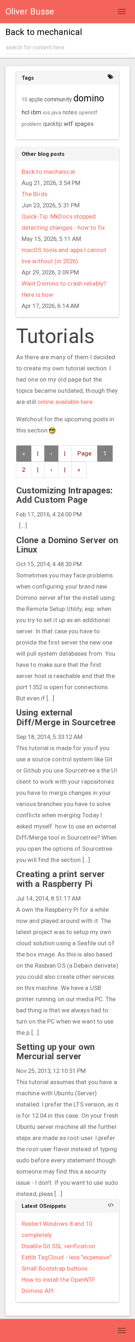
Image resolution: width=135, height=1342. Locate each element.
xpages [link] (84, 123)
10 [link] (24, 99)
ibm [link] (36, 112)
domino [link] (88, 98)
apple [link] (36, 99)
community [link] (58, 99)
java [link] (56, 112)
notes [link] (70, 112)
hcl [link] (26, 112)
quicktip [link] (52, 124)
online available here (65, 401)
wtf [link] (68, 123)
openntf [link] (88, 112)
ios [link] (46, 112)
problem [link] (31, 124)
